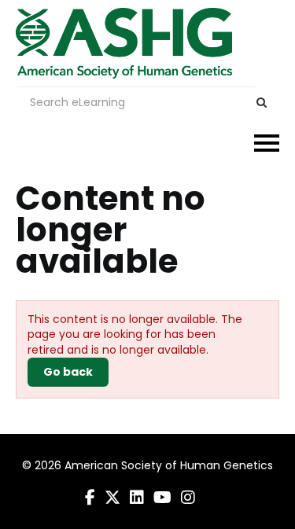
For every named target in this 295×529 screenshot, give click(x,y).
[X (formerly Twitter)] (112, 498)
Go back (68, 372)
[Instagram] (188, 498)
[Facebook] (90, 498)
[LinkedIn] (137, 498)
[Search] (261, 102)
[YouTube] (162, 498)
